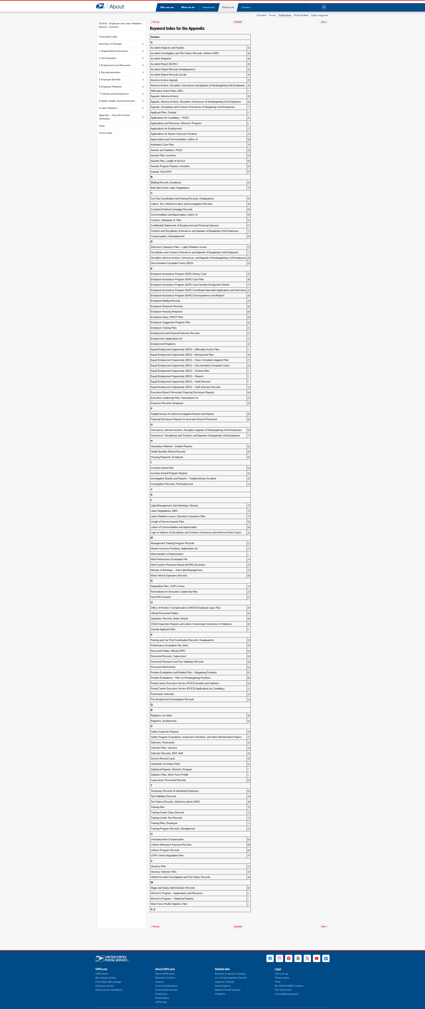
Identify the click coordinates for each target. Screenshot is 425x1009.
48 (248, 279)
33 (248, 64)
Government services (166, 990)
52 (248, 322)
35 (248, 413)
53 (248, 155)
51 (248, 220)
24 (248, 559)
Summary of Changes (110, 43)
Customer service (104, 986)
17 (248, 128)
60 (248, 311)
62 (248, 613)
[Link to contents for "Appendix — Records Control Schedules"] (238, 22)
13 (248, 694)
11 (248, 117)
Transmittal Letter (108, 36)
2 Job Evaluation (107, 58)
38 (248, 58)
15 (248, 387)
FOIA (277, 982)
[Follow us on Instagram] (279, 958)
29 (248, 564)
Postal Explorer (223, 986)
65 (248, 758)
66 (248, 392)
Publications (285, 15)
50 (248, 451)
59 (248, 198)
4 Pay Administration (109, 72)
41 (248, 47)
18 (248, 661)
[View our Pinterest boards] (288, 958)
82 (248, 887)
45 (248, 273)
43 (248, 731)
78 (248, 144)
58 (248, 139)
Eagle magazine (319, 15)
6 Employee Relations (110, 86)
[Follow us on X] (307, 958)
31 (248, 532)
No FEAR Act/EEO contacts (289, 986)
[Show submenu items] (143, 44)
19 (248, 290)
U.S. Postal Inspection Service (231, 977)
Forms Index (105, 133)
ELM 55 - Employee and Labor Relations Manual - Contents (120, 25)
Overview (261, 15)
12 (248, 866)
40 (248, 624)
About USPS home (165, 973)
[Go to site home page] (112, 6)
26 (248, 354)
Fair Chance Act (283, 990)
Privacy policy (282, 977)
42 (248, 446)
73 (248, 817)
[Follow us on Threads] (298, 958)
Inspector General (224, 982)
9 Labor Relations (108, 108)
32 (248, 69)
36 (248, 53)
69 (248, 209)
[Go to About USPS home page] (111, 957)
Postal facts (161, 994)
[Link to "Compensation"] (155, 22)
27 (248, 360)
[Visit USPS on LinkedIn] (326, 958)
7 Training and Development (114, 93)
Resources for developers (109, 990)
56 (248, 683)
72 (248, 812)
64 (248, 656)
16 (248, 343)
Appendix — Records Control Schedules (114, 117)
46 (248, 295)
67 (248, 225)
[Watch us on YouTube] (316, 958)
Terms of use (281, 973)
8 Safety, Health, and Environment (117, 101)
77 (248, 107)
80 (248, 677)
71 (248, 327)
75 (248, 505)
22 (248, 543)
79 (248, 247)
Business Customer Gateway (230, 973)
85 (248, 844)
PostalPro (220, 994)
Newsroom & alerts (165, 977)
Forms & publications (166, 986)
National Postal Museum (228, 990)
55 (248, 150)
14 (248, 484)
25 (248, 263)
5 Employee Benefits (110, 79)
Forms (272, 15)
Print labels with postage (108, 982)
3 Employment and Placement (114, 65)
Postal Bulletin (301, 15)
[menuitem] (167, 7)
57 (248, 171)
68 (248, 575)
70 (248, 807)
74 (248, 586)
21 (248, 133)
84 (248, 850)
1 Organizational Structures (113, 51)
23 (248, 397)
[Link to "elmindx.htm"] (324, 22)
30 (248, 80)
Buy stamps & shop (105, 977)
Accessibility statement (286, 994)
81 (248, 672)
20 (248, 182)
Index (102, 125)
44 (248, 306)
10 (248, 747)
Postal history (162, 998)
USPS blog (161, 1002)
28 (248, 85)
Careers (159, 982)
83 (248, 236)
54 (248, 166)
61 (248, 667)
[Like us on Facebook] (270, 958)
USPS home (101, 973)
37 (248, 737)
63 (248, 790)
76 (248, 187)
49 (248, 607)
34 (248, 74)
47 (248, 284)
